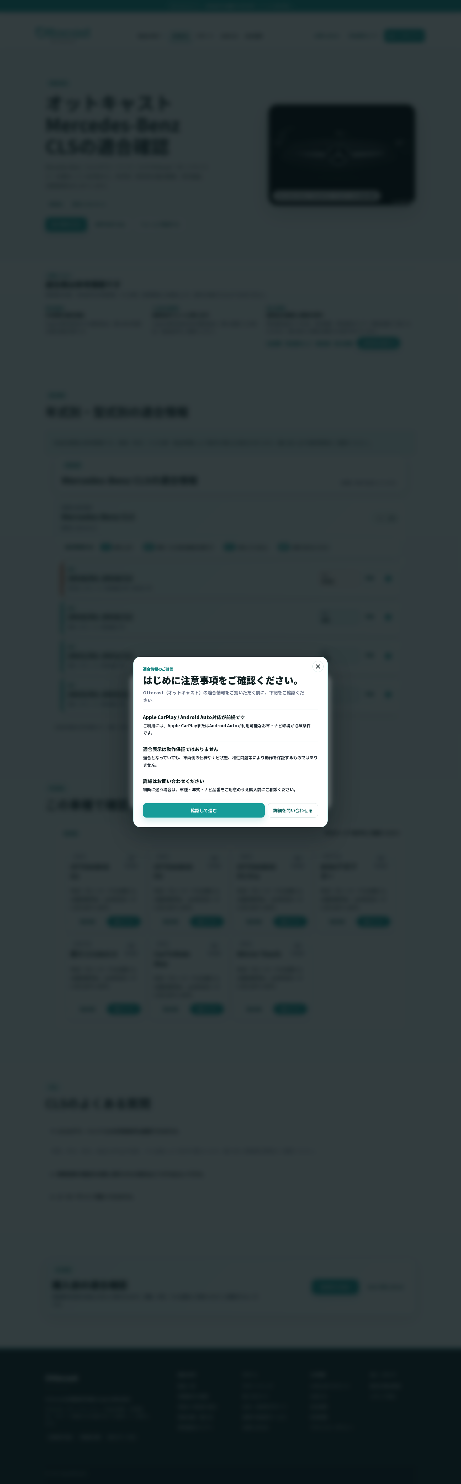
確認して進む (204, 810)
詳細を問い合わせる (293, 810)
